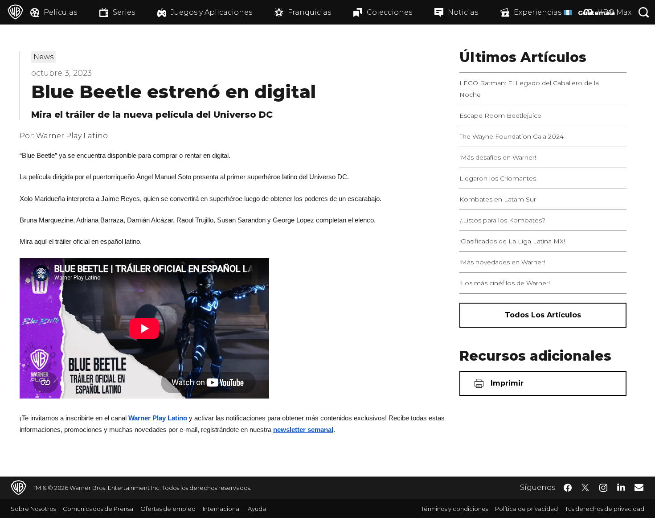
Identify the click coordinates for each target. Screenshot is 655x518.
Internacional (222, 508)
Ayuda (257, 508)
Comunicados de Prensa (98, 508)
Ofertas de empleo (168, 508)
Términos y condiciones (454, 508)
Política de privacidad (526, 508)
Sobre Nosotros (33, 508)
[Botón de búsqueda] (644, 12)
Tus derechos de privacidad (604, 508)
